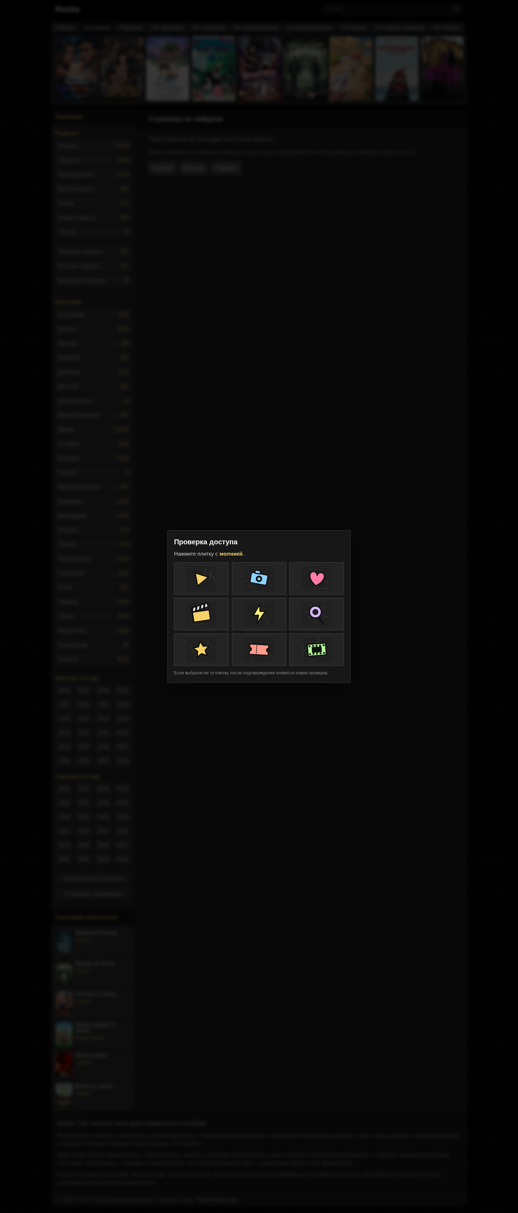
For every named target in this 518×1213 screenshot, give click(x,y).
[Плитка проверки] (201, 578)
